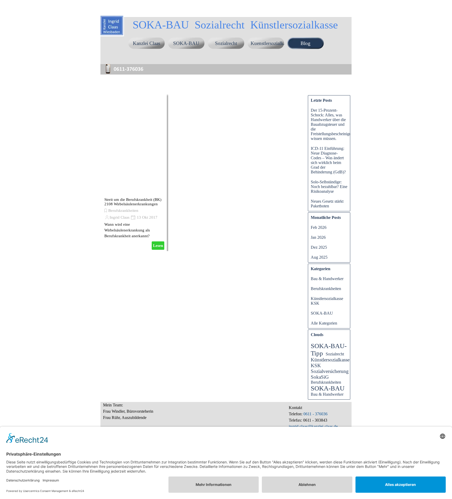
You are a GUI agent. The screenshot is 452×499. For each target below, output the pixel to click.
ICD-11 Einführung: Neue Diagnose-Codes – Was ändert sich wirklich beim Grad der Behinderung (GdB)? (328, 160)
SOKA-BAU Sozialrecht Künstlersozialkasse (235, 25)
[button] (126, 65)
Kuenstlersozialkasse (271, 43)
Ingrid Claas (119, 217)
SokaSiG (320, 377)
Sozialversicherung (330, 371)
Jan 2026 (318, 237)
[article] (134, 172)
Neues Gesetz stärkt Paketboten (327, 203)
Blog (305, 43)
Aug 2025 (319, 257)
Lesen (158, 245)
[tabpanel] (149, 414)
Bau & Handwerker (327, 278)
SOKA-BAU (186, 43)
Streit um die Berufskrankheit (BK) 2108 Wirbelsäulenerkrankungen (132, 201)
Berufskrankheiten (123, 210)
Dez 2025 (319, 247)
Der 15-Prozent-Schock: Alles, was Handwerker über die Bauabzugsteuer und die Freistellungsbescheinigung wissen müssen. (333, 124)
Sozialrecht (226, 43)
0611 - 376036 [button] (314, 414)
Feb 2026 (318, 227)
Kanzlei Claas (146, 43)
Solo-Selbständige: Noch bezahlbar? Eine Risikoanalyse (329, 187)
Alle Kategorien (324, 323)
